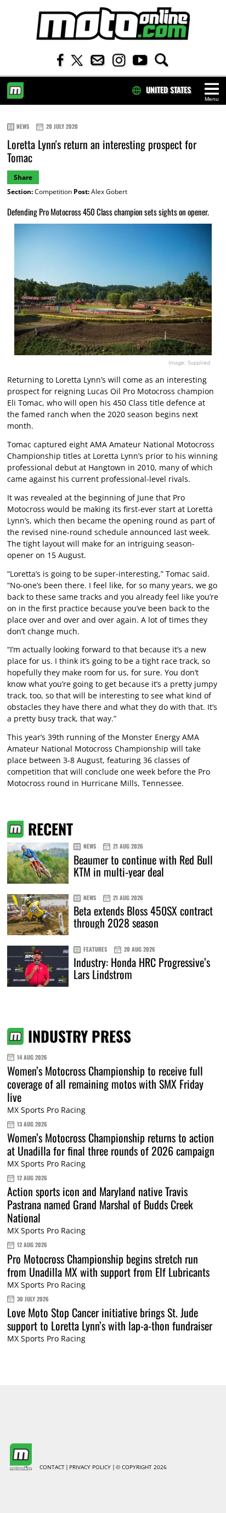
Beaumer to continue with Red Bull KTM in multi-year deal (143, 865)
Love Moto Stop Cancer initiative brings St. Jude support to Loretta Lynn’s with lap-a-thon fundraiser (109, 1319)
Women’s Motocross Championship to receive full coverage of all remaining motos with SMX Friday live (105, 1083)
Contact (52, 1467)
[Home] (113, 24)
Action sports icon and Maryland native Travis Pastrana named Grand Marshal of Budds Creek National (100, 1204)
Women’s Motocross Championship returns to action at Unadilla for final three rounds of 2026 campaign (110, 1144)
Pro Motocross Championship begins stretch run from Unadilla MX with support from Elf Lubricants (108, 1265)
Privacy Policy (90, 1467)
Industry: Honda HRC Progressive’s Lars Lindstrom (142, 968)
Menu (212, 99)
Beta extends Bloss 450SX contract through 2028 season (143, 916)
